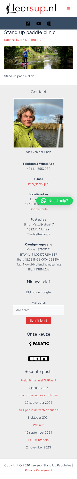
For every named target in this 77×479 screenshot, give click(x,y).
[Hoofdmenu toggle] (68, 8)
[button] (54, 201)
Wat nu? (38, 425)
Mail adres (39, 302)
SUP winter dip (38, 440)
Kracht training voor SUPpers (39, 395)
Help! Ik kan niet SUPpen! (38, 380)
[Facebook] (28, 23)
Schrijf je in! (38, 320)
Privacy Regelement (38, 470)
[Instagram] (49, 23)
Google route (39, 209)
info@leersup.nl (38, 184)
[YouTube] (38, 23)
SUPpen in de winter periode (38, 410)
